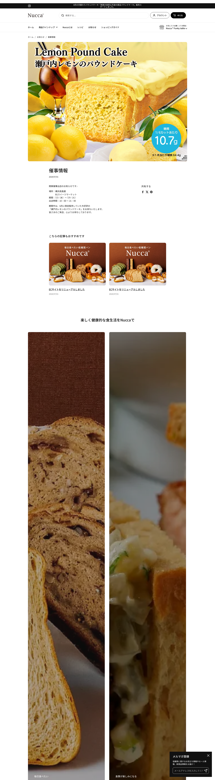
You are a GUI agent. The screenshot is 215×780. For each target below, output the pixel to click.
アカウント (162, 15)
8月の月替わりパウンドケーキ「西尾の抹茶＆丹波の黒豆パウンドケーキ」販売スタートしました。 (107, 6)
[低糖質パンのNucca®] (36, 15)
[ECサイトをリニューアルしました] (77, 264)
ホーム (30, 37)
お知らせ (40, 37)
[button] (178, 15)
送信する (62, 15)
